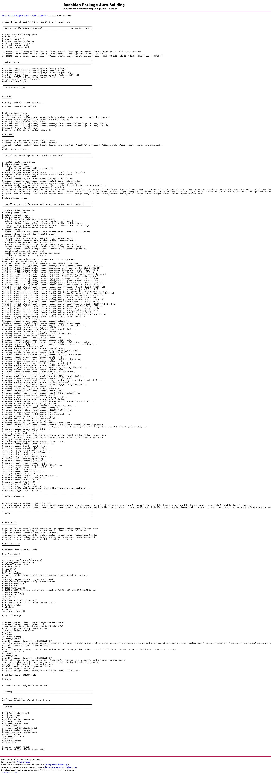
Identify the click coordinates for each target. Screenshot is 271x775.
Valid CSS (14, 773)
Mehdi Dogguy (23, 762)
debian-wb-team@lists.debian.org (60, 767)
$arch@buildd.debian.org (56, 765)
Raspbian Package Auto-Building (94, 5)
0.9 (34, 15)
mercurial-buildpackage (15, 15)
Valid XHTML (5, 773)
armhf (42, 15)
